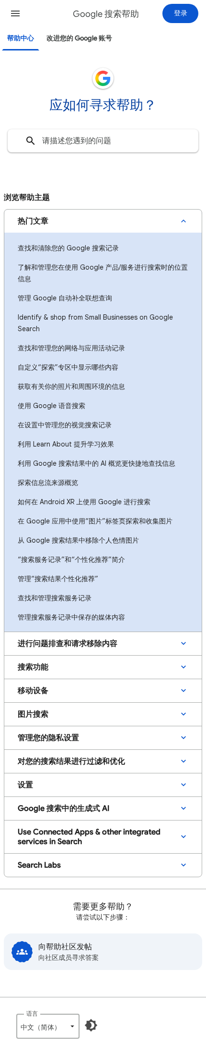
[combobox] (103, 140)
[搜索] (30, 140)
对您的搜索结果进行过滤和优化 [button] (71, 761)
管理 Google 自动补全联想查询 (65, 298)
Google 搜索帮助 (106, 14)
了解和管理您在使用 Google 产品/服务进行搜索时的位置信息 (103, 273)
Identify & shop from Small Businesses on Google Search (95, 323)
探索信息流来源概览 (48, 482)
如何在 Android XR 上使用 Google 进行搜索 (84, 501)
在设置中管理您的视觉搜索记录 (65, 425)
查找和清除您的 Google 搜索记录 (68, 248)
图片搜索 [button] (33, 714)
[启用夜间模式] (91, 1025)
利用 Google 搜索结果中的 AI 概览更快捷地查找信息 (96, 463)
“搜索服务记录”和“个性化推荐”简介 (71, 559)
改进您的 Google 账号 (79, 38)
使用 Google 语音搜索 (51, 405)
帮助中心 (20, 38)
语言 (32, 1013)
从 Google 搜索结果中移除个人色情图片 (78, 540)
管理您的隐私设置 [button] (48, 738)
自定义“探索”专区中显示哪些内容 (68, 367)
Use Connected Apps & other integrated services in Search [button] (89, 836)
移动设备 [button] (33, 691)
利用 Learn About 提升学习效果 (66, 444)
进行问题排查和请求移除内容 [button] (67, 643)
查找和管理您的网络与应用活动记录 (71, 348)
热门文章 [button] (33, 221)
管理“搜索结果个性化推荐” (58, 578)
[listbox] (48, 1026)
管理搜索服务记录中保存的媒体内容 (71, 617)
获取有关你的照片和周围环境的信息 (71, 386)
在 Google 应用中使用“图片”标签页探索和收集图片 (95, 521)
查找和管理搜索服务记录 (55, 598)
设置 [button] (25, 785)
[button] (15, 13)
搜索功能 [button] (33, 667)
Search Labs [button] (39, 865)
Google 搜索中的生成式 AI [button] (63, 808)
